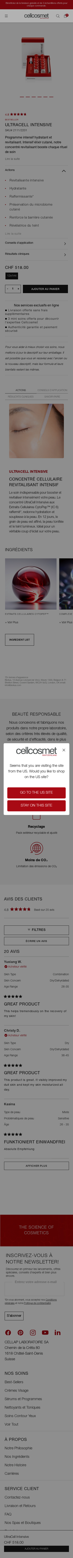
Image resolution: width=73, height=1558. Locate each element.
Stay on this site (36, 806)
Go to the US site (36, 793)
